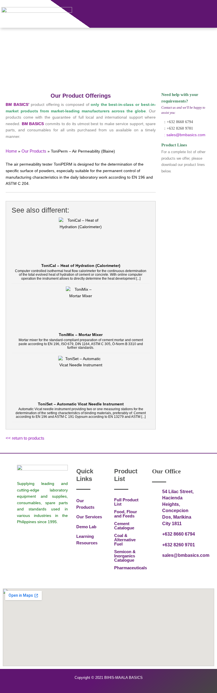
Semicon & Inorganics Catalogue (125, 555)
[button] (213, 10)
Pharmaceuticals (127, 567)
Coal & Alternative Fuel (125, 539)
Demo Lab (86, 526)
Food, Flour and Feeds (125, 513)
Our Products (85, 504)
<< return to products (25, 438)
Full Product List (126, 501)
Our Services (89, 516)
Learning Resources (86, 539)
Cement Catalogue (124, 525)
